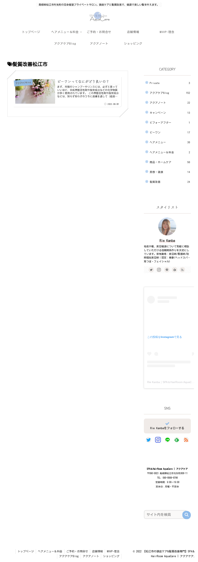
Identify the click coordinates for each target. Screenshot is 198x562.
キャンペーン (170, 112)
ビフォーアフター (170, 122)
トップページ (26, 551)
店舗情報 (97, 551)
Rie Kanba (167, 240)
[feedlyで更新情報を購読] (174, 269)
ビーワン (170, 132)
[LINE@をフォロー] (167, 269)
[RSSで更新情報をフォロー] (182, 269)
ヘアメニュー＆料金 (170, 152)
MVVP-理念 (113, 551)
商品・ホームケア (170, 162)
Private (170, 83)
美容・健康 (170, 172)
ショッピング (111, 556)
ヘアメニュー (170, 142)
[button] (186, 515)
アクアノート (170, 102)
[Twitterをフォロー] (151, 269)
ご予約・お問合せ (77, 551)
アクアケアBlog (170, 93)
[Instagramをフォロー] (159, 269)
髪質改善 (170, 182)
